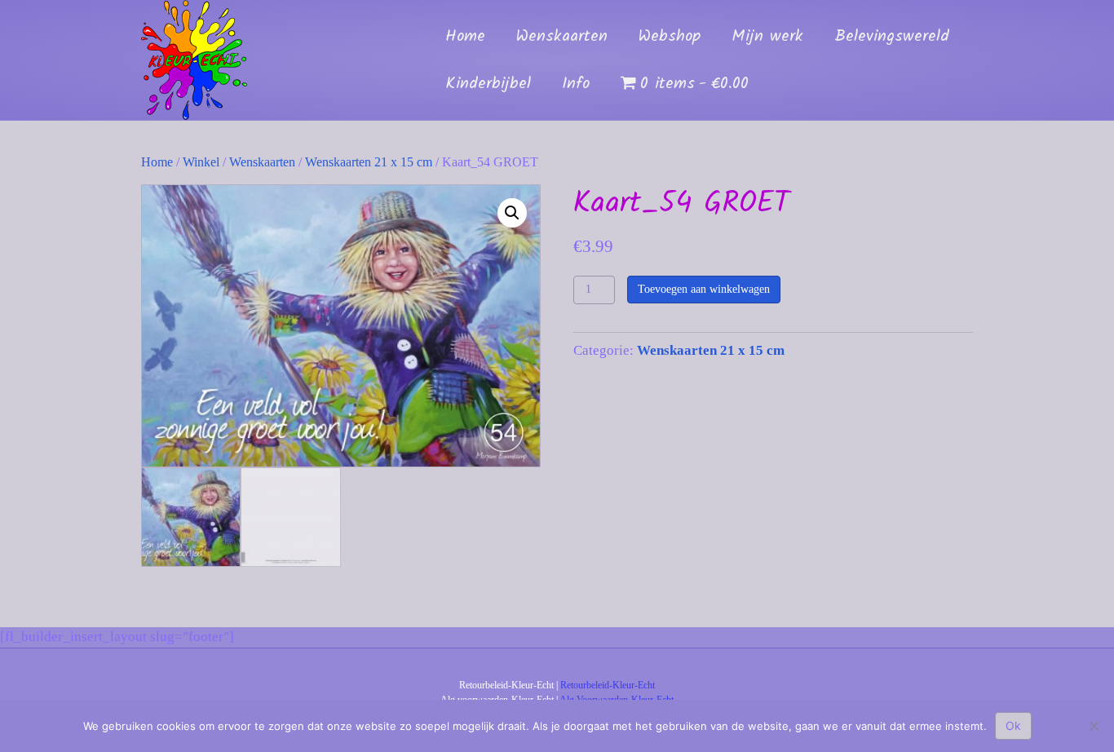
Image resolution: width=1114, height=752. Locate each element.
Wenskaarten (562, 37)
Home (465, 37)
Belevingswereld (891, 37)
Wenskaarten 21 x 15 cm (368, 162)
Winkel (201, 162)
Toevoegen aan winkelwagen (704, 289)
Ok (1013, 725)
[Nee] (1093, 726)
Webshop (670, 37)
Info (576, 84)
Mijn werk (767, 37)
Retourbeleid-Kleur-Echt (607, 685)
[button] (512, 213)
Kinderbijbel (488, 84)
